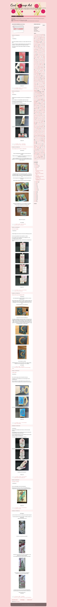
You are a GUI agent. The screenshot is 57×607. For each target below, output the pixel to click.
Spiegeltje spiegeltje (42, 135)
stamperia (42, 136)
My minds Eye (37, 110)
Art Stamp (43, 41)
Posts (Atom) (18, 601)
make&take (43, 101)
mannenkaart (41, 102)
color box (35, 53)
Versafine (36, 149)
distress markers (36, 64)
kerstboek (36, 93)
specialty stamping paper (39, 130)
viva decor (40, 150)
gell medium (36, 78)
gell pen (39, 78)
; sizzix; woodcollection (36, 34)
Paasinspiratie (35, 115)
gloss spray (38, 81)
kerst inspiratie (38, 92)
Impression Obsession (36, 86)
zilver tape (39, 159)
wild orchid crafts (41, 154)
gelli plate (42, 78)
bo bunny (43, 45)
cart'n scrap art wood (40, 49)
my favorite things (42, 109)
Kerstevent (39, 93)
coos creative (38, 53)
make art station (39, 101)
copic (35, 54)
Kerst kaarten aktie (43, 92)
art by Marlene (16, 508)
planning (43, 120)
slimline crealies (42, 129)
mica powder (43, 105)
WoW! (37, 157)
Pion (34, 119)
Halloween (43, 82)
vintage (35, 150)
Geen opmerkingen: (24, 422)
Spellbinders (36, 135)
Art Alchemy (41, 40)
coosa (41, 53)
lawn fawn (38, 95)
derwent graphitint (42, 60)
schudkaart (43, 125)
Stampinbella (35, 137)
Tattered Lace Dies (40, 141)
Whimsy (36, 153)
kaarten (35, 90)
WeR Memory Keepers (38, 152)
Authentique (38, 42)
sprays (36, 136)
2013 (35, 198)
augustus (37, 182)
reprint (34, 124)
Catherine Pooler (42, 50)
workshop (39, 156)
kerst (41, 91)
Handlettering (39, 83)
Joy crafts (41, 89)
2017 (35, 193)
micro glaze (38, 106)
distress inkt (15, 597)
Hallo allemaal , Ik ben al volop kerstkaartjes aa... (39, 176)
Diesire (40, 62)
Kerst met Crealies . (38, 172)
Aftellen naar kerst (42, 37)
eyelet (41, 73)
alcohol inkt (42, 38)
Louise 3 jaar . (14, 372)
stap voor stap (39, 137)
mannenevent (36, 102)
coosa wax (44, 53)
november (37, 166)
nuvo (42, 113)
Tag (40, 140)
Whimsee (44, 152)
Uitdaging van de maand (37, 145)
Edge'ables (39, 69)
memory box (35, 105)
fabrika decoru (42, 74)
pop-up (35, 121)
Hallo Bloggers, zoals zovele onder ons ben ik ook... (40, 179)
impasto (43, 85)
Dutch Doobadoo (19, 423)
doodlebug (35, 66)
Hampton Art (35, 83)
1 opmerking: (22, 366)
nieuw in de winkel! (42, 112)
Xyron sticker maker (39, 158)
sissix (41, 128)
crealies (15, 423)
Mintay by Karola (42, 107)
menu (39, 105)
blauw (43, 44)
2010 (35, 201)
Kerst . (36, 168)
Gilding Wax (43, 79)
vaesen (43, 146)
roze (24, 477)
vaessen (43, 147)
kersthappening (43, 93)
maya (26, 597)
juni (36, 184)
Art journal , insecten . (15, 481)
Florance (19, 597)
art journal (19, 508)
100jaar (40, 34)
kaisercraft (37, 91)
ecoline (36, 69)
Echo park (43, 68)
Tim (42, 142)
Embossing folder (42, 71)
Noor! (39, 113)
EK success (42, 69)
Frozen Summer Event (37, 77)
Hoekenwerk (35, 85)
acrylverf (39, 36)
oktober (37, 167)
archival (37, 40)
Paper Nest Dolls (36, 116)
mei (36, 185)
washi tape (41, 151)
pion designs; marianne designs (39, 119)
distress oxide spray (36, 65)
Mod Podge (28, 367)
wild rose (35, 155)
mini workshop (36, 107)
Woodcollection (29, 597)
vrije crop (44, 150)
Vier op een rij (43, 149)
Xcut (34, 158)
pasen (38, 117)
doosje (40, 66)
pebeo (41, 117)
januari (36, 190)
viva (37, 150)
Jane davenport (38, 87)
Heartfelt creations (22, 597)
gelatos (44, 77)
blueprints (40, 45)
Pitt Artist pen (40, 120)
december (37, 165)
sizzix (43, 128)
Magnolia (39, 99)
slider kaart (35, 129)
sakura (42, 124)
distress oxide (41, 64)
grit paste (40, 82)
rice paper (37, 124)
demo (35, 60)
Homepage (22, 599)
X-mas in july (42, 157)
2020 (35, 164)
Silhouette (38, 128)
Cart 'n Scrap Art (21, 5)
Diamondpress (39, 61)
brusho (43, 46)
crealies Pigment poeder (38, 58)
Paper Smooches (42, 116)
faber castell (37, 74)
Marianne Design (36, 103)
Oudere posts (29, 599)
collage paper (42, 52)
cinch (35, 52)
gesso (18, 477)
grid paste (37, 82)
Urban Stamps (39, 146)
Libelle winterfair (39, 97)
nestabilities (35, 112)
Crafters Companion (21, 367)
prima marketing (21, 477)
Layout (38, 96)
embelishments (35, 70)
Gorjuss (41, 81)
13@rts (42, 34)
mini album (42, 106)
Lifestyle (43, 97)
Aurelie (34, 42)
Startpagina (13, 16)
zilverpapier (43, 159)
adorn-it (34, 37)
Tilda (40, 142)
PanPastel (39, 115)
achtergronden (35, 36)
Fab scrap (44, 73)
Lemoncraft (35, 97)
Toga (41, 143)
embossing (41, 70)
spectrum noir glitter (42, 133)
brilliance (40, 46)
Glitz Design (35, 81)
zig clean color (35, 159)
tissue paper (38, 143)
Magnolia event (40, 100)
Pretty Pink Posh (39, 121)
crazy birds (40, 57)
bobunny (36, 46)
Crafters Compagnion (37, 56)
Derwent (38, 60)
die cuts (42, 61)
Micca (35, 106)
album (39, 38)
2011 (35, 200)
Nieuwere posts (15, 599)
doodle (43, 65)
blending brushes (36, 45)
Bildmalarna (41, 44)
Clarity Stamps (38, 52)
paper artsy (43, 115)
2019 (35, 191)
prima (42, 121)
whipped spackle (41, 153)
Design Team (35, 61)
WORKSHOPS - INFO (20, 16)
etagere (34, 73)
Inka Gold (25, 367)
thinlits (37, 142)
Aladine (36, 38)
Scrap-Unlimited (41, 126)
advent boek (37, 37)
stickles (13, 368)
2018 (35, 192)
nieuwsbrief (36, 113)
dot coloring (43, 66)
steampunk (43, 137)
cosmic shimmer (16, 367)
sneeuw (35, 130)
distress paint (40, 65)
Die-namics (37, 62)
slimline (38, 129)
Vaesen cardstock (36, 147)
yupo (42, 158)
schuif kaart (35, 126)
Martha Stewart (42, 103)
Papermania (35, 117)
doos (37, 66)
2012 (35, 199)
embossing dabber (36, 71)
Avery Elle (43, 42)
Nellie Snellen (35, 111)
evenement (37, 73)
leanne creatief (42, 96)
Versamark (40, 149)
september (37, 181)
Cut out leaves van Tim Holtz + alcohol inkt (19, 148)
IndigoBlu (41, 86)
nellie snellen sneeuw (41, 111)
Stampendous (39, 136)
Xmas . (13, 92)
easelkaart (15, 477)
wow (35, 157)
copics (38, 54)
